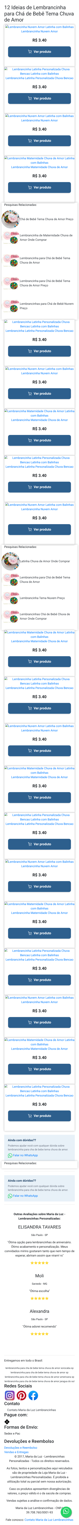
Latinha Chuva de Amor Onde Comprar (45, 561)
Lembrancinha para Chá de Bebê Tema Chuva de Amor (45, 260)
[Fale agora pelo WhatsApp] (66, 1512)
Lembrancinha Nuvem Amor (39, 31)
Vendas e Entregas (16, 1452)
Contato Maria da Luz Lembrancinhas (31, 1410)
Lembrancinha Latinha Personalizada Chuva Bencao (39, 78)
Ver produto (42, 52)
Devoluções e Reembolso (20, 1447)
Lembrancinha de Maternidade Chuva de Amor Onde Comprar (46, 237)
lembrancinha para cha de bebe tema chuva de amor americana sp (39, 1377)
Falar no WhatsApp (25, 1155)
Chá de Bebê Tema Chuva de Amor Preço (46, 219)
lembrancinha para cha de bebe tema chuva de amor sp (39, 1372)
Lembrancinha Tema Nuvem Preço (42, 598)
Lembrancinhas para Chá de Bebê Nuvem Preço (47, 306)
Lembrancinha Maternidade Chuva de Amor (39, 167)
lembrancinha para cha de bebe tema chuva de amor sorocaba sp (40, 1368)
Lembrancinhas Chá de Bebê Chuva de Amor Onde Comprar (45, 616)
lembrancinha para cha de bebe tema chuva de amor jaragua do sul (39, 1381)
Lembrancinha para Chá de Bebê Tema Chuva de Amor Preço (45, 283)
